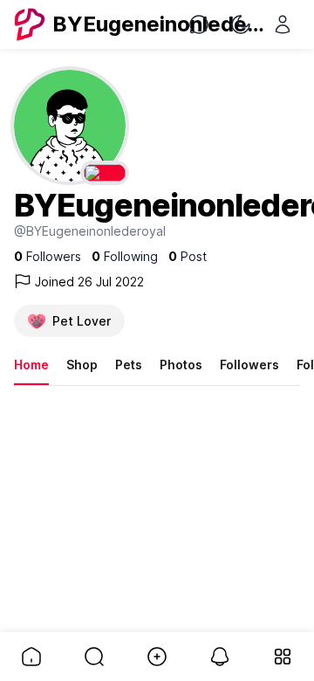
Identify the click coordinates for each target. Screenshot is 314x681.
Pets (128, 364)
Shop (82, 364)
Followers (249, 364)
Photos (181, 364)
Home (31, 364)
